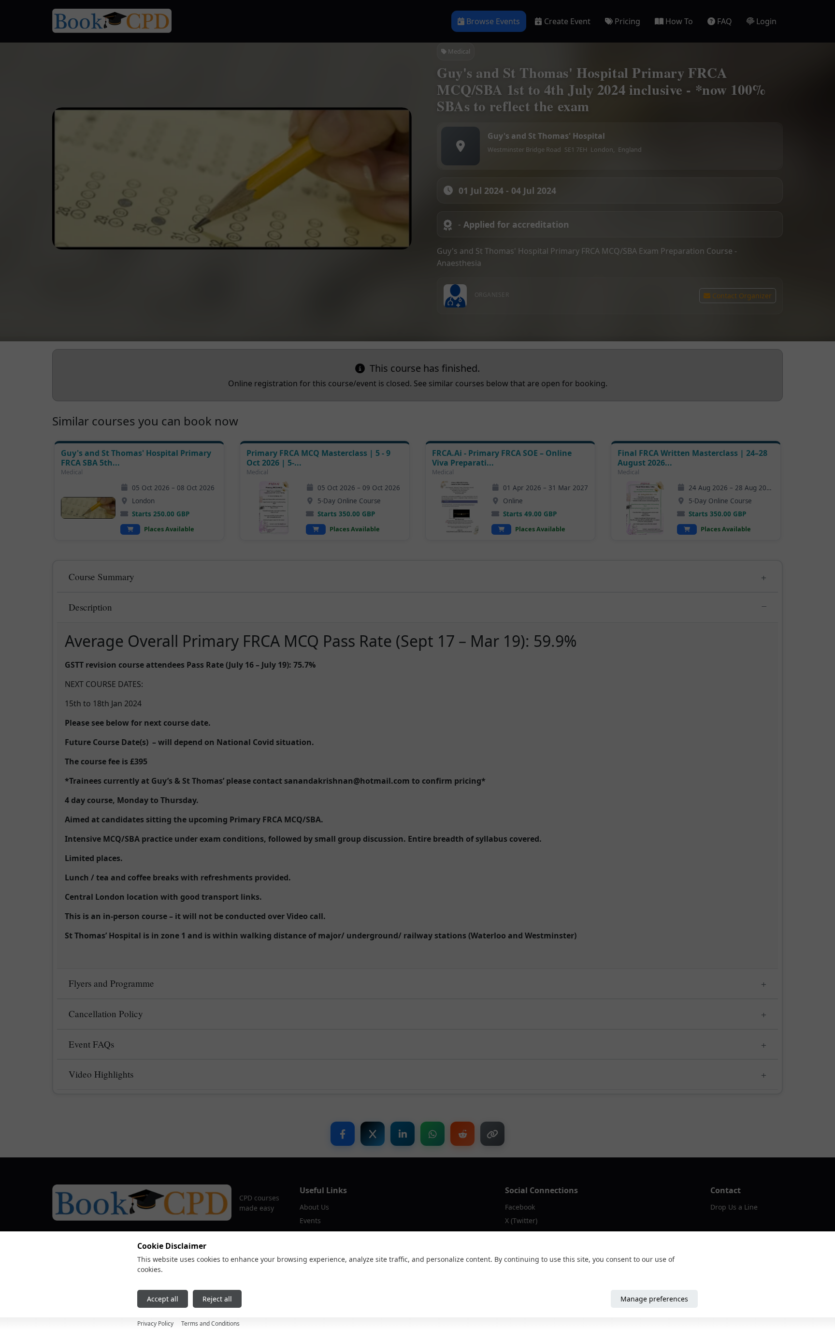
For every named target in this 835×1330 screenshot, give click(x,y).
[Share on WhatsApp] (432, 1134)
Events (310, 1220)
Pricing (627, 21)
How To (679, 21)
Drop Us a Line (734, 1207)
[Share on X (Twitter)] (372, 1134)
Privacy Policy (155, 1323)
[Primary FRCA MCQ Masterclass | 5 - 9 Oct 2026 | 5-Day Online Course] (273, 508)
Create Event (567, 21)
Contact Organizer (741, 295)
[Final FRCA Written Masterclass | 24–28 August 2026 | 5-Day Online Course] (645, 508)
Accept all (162, 1298)
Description (90, 607)
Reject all (217, 1298)
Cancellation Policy (106, 1014)
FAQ (724, 21)
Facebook (520, 1207)
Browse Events (493, 21)
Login (766, 21)
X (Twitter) (521, 1220)
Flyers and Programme (111, 983)
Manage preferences (654, 1298)
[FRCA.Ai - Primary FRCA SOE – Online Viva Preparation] (459, 508)
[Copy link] (492, 1134)
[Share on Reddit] (462, 1134)
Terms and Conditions (210, 1323)
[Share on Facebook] (343, 1134)
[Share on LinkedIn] (402, 1134)
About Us (314, 1207)
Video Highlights (101, 1074)
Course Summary (101, 576)
